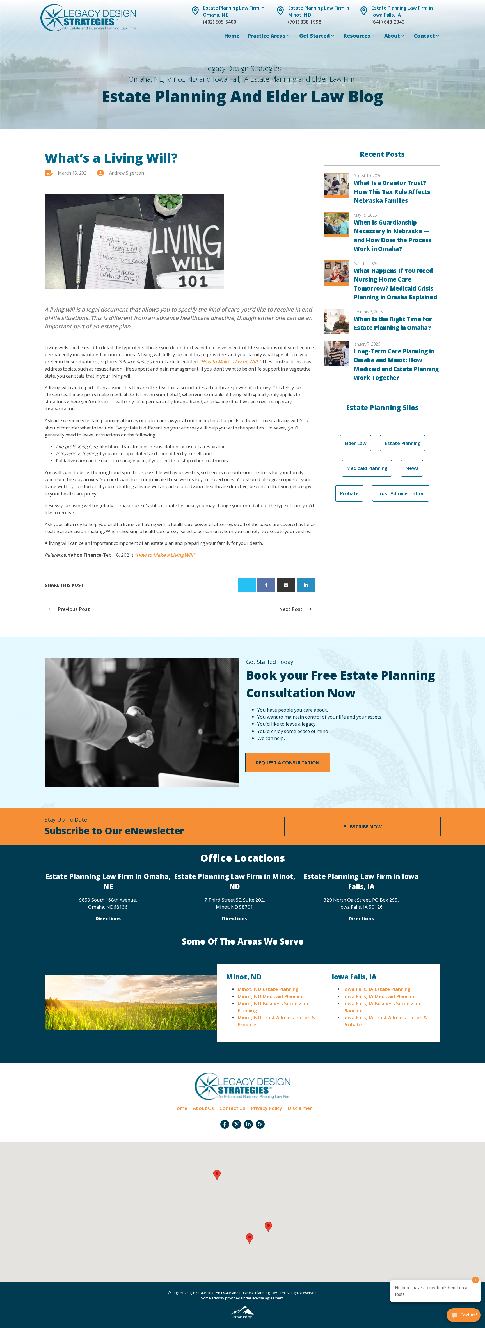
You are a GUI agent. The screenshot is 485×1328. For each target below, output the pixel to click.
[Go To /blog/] (260, 1124)
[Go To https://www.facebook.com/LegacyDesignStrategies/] (224, 1124)
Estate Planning (402, 443)
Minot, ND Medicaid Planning (270, 996)
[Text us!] (463, 1316)
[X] (247, 585)
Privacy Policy (266, 1108)
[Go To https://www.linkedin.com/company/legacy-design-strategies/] (248, 1124)
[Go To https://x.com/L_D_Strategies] (236, 1124)
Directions (108, 918)
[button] (288, 762)
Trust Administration (401, 493)
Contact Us (232, 1108)
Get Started (314, 35)
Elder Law (355, 443)
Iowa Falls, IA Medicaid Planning (379, 996)
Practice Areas (266, 35)
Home (231, 35)
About (392, 35)
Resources (357, 35)
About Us (203, 1108)
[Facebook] (266, 585)
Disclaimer (300, 1108)
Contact (424, 35)
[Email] (286, 585)
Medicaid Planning (366, 468)
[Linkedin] (306, 585)
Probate (349, 493)
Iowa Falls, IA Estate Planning (376, 989)
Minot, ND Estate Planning (267, 989)
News (411, 468)
